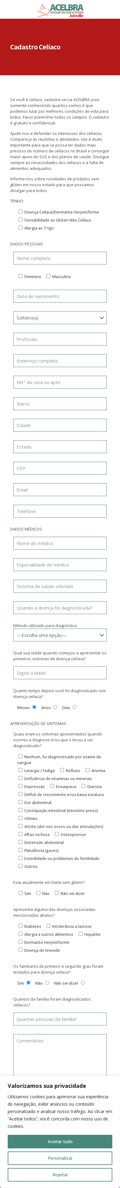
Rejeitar (60, 1175)
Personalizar (60, 1158)
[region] (60, 1132)
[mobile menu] (111, 9)
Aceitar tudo (60, 1141)
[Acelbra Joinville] (60, 9)
